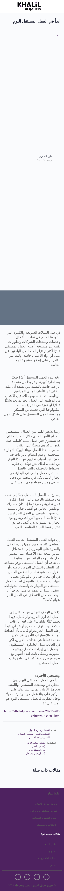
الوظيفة (37, 750)
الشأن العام (51, 844)
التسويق (52, 851)
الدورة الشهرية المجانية (44, 817)
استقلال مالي (39, 743)
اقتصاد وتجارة (43, 730)
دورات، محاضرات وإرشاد (43, 810)
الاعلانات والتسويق (47, 824)
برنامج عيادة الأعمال (46, 803)
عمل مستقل (32, 753)
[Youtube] (18, 877)
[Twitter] (37, 877)
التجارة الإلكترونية (47, 858)
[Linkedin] (27, 877)
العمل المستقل (33, 734)
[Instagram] (46, 877)
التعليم (53, 865)
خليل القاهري (45, 156)
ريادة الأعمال (35, 737)
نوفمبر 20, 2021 (44, 160)
